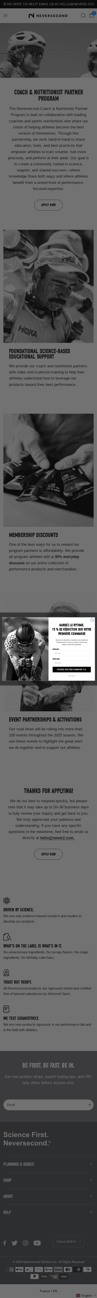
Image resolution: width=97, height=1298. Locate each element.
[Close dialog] (92, 620)
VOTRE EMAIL (56, 659)
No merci (72, 675)
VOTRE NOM (56, 649)
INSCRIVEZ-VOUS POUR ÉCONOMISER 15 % (71, 669)
